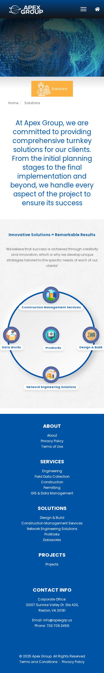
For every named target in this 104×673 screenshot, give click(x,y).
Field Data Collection (52, 476)
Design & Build (52, 517)
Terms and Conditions (38, 661)
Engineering (52, 471)
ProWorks (52, 534)
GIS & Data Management (52, 493)
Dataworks (52, 539)
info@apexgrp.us (57, 620)
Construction (52, 482)
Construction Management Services (52, 523)
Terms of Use (52, 446)
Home (13, 103)
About (52, 435)
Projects (52, 564)
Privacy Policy (52, 441)
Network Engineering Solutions (52, 528)
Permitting (52, 487)
